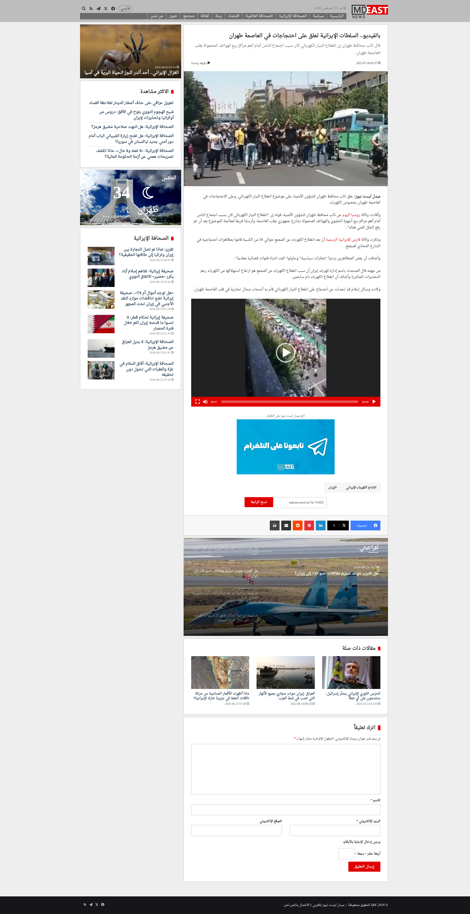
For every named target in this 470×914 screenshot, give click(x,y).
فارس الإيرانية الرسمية (343, 239)
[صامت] (205, 401)
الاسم (375, 800)
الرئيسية (336, 16)
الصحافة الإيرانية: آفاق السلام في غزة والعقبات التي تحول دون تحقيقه (146, 369)
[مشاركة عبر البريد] (286, 525)
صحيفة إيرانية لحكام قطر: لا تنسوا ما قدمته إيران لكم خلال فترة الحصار (149, 323)
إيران (331, 487)
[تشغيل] (374, 401)
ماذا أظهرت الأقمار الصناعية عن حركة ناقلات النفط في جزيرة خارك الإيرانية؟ (221, 696)
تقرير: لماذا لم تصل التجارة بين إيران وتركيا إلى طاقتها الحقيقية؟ (146, 252)
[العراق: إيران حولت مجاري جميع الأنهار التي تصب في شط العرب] (286, 672)
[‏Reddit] (298, 525)
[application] (285, 353)
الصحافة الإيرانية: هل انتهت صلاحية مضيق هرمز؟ (132, 127)
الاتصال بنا (302, 905)
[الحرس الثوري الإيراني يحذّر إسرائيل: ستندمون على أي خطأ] (351, 672)
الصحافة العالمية (259, 16)
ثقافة (204, 16)
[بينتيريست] (309, 525)
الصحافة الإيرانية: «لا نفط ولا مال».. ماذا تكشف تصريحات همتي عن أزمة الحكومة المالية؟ (135, 153)
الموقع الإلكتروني (270, 821)
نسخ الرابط (259, 502)
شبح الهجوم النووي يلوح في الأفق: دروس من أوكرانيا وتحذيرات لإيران (136, 115)
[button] (285, 353)
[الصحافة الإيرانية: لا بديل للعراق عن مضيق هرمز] (101, 348)
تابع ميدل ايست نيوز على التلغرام (286, 416)
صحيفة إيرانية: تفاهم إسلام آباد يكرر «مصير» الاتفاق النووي (329, 573)
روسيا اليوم (351, 215)
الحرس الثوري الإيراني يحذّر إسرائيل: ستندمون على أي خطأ (353, 696)
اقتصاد (233, 16)
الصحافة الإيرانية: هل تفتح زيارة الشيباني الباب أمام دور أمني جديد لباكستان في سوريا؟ (131, 139)
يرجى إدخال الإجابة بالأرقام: (361, 842)
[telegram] (286, 447)
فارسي (125, 8)
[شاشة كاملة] (197, 401)
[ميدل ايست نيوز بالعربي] (370, 12)
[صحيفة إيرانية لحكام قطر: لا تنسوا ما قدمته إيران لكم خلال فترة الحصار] (101, 324)
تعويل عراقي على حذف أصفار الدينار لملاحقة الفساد (131, 103)
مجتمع (188, 16)
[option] (285, 587)
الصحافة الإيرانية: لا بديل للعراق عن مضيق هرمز (148, 344)
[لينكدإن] (321, 525)
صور (173, 16)
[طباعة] (275, 525)
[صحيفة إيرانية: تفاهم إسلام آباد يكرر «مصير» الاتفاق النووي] (285, 587)
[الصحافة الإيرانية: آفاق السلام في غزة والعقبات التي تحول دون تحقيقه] (101, 370)
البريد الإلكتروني (368, 821)
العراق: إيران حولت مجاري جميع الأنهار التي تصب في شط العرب (287, 696)
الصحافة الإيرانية (293, 16)
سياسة (318, 16)
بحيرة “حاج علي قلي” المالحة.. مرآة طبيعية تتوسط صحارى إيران (138, 69)
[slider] (289, 401)
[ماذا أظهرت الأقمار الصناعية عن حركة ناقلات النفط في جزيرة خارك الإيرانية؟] (220, 672)
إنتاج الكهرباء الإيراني (360, 487)
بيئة (218, 16)
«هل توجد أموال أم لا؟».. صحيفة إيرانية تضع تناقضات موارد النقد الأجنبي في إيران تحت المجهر (147, 298)
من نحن (156, 16)
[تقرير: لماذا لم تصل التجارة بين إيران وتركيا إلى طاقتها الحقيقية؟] (101, 256)
